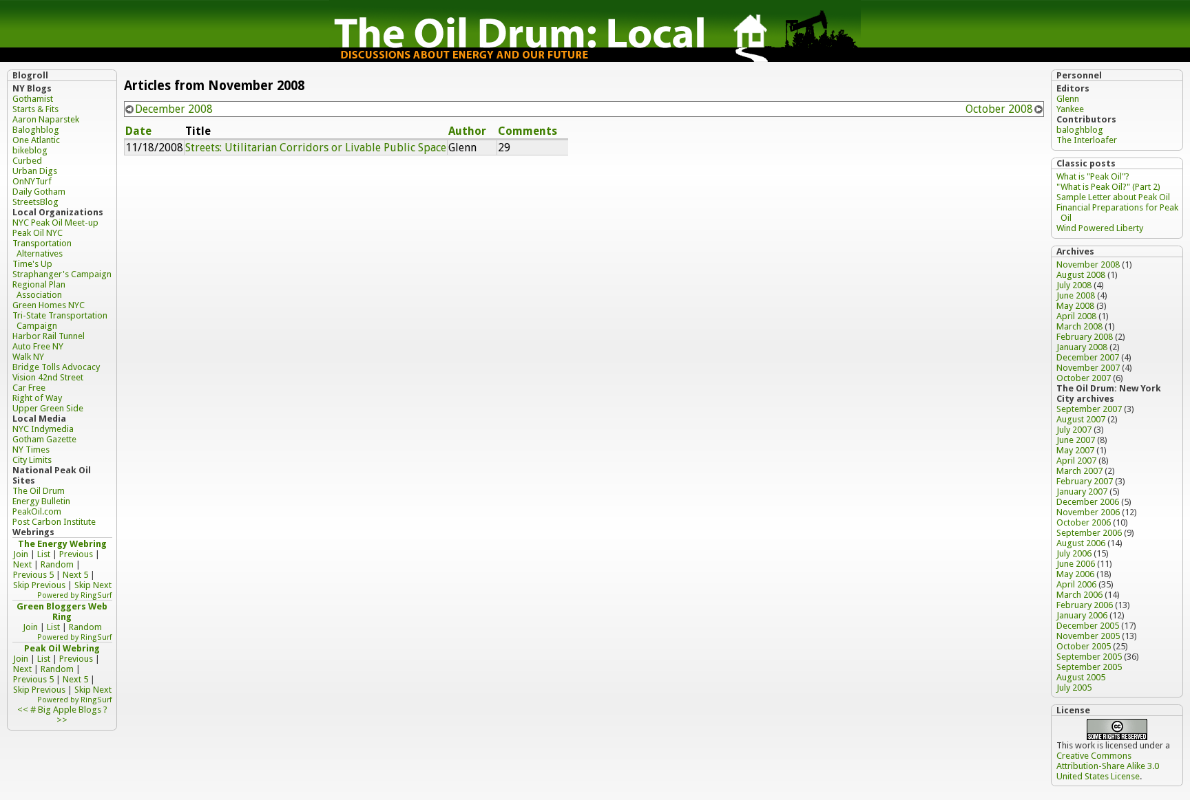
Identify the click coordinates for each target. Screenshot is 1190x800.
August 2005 (1080, 677)
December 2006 (1087, 502)
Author (467, 131)
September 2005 (1089, 656)
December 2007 (1087, 357)
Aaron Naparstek (45, 119)
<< (22, 709)
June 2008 (1075, 295)
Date (138, 131)
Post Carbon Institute (54, 522)
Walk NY (28, 357)
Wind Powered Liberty (1099, 228)
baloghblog (1079, 130)
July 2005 (1074, 687)
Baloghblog (35, 130)
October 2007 (1083, 378)
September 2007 (1089, 409)
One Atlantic (36, 140)
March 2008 (1079, 326)
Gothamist (32, 99)
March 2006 (1079, 595)
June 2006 (1075, 564)
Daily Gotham (38, 191)
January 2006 (1081, 615)
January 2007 (1081, 491)
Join (20, 554)
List (43, 554)
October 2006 (1083, 522)
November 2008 (1088, 264)
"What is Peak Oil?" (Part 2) (1108, 187)
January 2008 (1081, 347)
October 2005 (1083, 646)
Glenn (1067, 99)
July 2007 (1074, 429)
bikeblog (30, 150)
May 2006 (1075, 574)
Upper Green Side (47, 408)
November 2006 (1088, 512)
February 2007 (1084, 481)
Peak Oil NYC (37, 233)
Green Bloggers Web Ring (62, 611)
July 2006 (1074, 553)
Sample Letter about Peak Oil (1113, 197)
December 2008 (174, 109)
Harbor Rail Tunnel (48, 336)
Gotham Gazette (44, 439)
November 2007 (1088, 368)
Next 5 (75, 575)
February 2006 (1084, 605)
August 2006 (1080, 543)
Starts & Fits (35, 109)
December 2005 (1087, 625)
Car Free (28, 387)
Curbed (27, 160)
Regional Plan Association (38, 289)
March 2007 (1079, 471)
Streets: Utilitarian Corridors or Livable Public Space (315, 147)
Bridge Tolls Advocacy (56, 367)
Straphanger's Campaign (62, 274)
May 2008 (1075, 306)
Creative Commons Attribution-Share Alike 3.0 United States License (1107, 765)
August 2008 (1080, 275)
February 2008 (1084, 337)
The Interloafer (1086, 140)
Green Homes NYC (48, 305)
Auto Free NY (37, 346)
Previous (76, 554)
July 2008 (1074, 285)
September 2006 (1089, 533)
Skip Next (93, 585)
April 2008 (1076, 316)
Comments (527, 131)
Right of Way (37, 398)
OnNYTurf (32, 181)
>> (61, 720)
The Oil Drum (38, 491)
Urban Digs (34, 171)
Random (57, 564)
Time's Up (32, 264)
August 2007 (1080, 419)
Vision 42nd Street (47, 377)
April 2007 (1076, 460)
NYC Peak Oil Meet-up (55, 222)
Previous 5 (33, 575)
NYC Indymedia (43, 429)
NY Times (31, 449)
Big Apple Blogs (69, 709)
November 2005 (1088, 636)
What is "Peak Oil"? (1092, 176)
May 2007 (1075, 450)
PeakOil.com (36, 511)
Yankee (1070, 109)
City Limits (32, 460)
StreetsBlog (35, 202)
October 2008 (999, 109)
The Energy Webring (62, 544)
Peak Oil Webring (62, 648)
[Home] (595, 58)
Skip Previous (39, 585)
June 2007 (1075, 440)
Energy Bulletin (41, 501)
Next (22, 564)
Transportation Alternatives (42, 248)
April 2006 (1076, 584)
